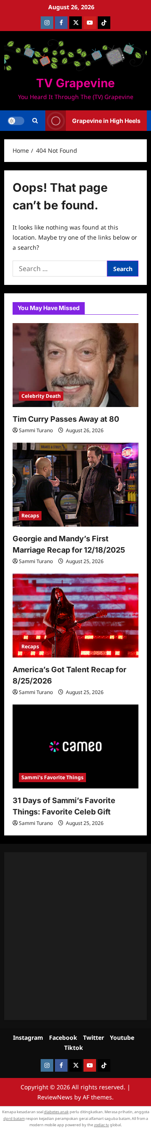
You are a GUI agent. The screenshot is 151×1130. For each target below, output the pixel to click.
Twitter (93, 1037)
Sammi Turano (36, 430)
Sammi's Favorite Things (52, 777)
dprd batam (14, 1118)
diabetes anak (56, 1111)
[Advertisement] (75, 936)
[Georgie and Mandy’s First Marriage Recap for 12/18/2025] (75, 485)
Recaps (30, 515)
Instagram (28, 1037)
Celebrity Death (41, 395)
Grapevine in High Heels (106, 120)
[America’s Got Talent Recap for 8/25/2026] (75, 616)
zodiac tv (101, 1124)
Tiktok (73, 1048)
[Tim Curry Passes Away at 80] (75, 365)
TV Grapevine (75, 83)
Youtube (122, 1037)
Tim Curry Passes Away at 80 (66, 419)
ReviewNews (55, 1097)
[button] (35, 121)
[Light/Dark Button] (16, 121)
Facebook (63, 1037)
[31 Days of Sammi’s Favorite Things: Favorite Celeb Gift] (75, 746)
